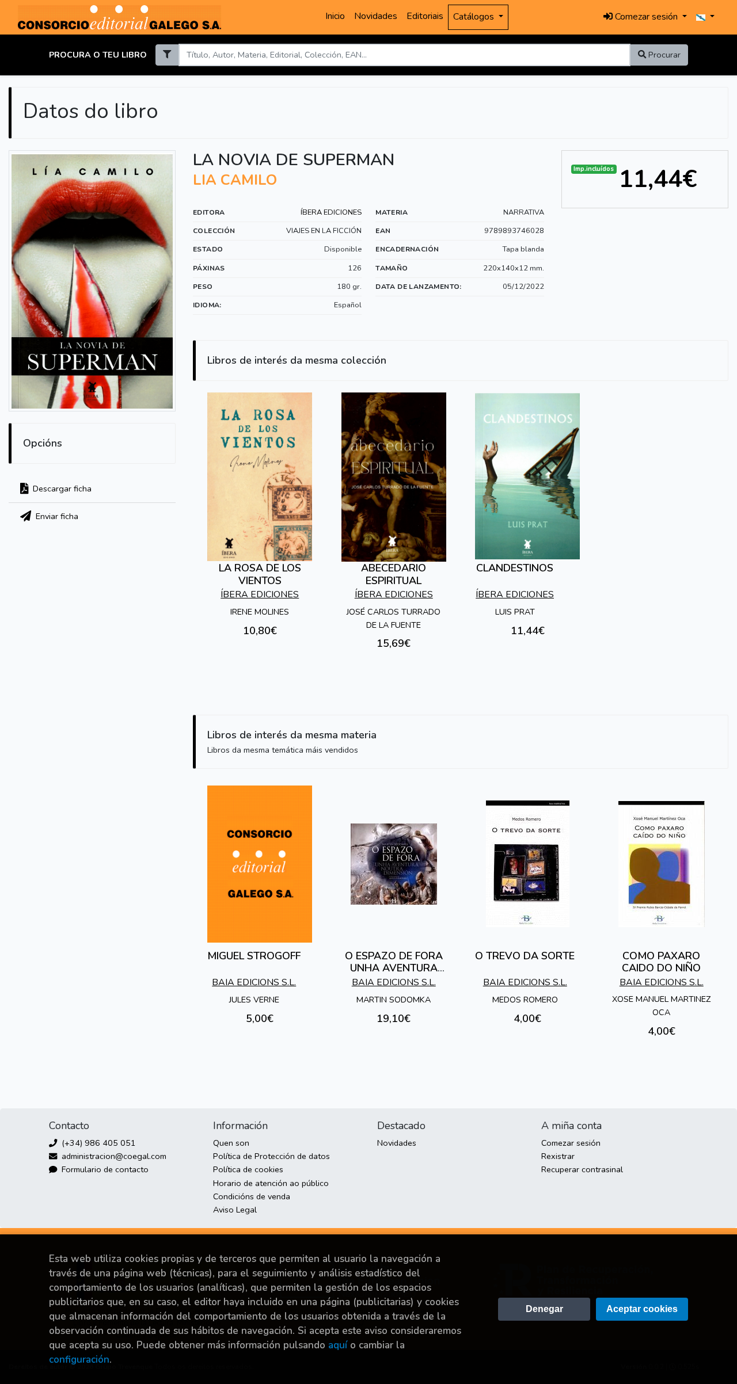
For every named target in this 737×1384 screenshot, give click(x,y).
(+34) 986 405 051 (97, 1143)
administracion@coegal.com (112, 1156)
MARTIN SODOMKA (393, 999)
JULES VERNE (254, 999)
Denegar (544, 1309)
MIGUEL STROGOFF (254, 956)
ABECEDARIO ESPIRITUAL (393, 574)
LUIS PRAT (515, 611)
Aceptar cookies (642, 1309)
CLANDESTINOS (514, 568)
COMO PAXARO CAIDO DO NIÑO (661, 962)
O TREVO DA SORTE (525, 956)
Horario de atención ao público (271, 1183)
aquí (337, 1345)
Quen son (231, 1143)
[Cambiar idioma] (705, 17)
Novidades (375, 16)
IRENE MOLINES (259, 611)
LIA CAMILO (235, 180)
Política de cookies (248, 1169)
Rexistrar (558, 1156)
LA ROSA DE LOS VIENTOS (260, 574)
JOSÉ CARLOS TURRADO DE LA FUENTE (393, 618)
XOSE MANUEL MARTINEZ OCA (661, 1005)
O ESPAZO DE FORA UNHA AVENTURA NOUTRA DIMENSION (394, 968)
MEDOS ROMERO (525, 999)
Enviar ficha (55, 516)
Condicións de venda (251, 1196)
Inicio (335, 16)
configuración (79, 1359)
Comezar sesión (571, 1143)
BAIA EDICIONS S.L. (254, 982)
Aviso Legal (235, 1209)
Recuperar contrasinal (582, 1169)
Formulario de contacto (104, 1169)
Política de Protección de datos (271, 1156)
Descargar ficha (61, 488)
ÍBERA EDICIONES (331, 212)
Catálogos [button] (474, 16)
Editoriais (425, 16)
